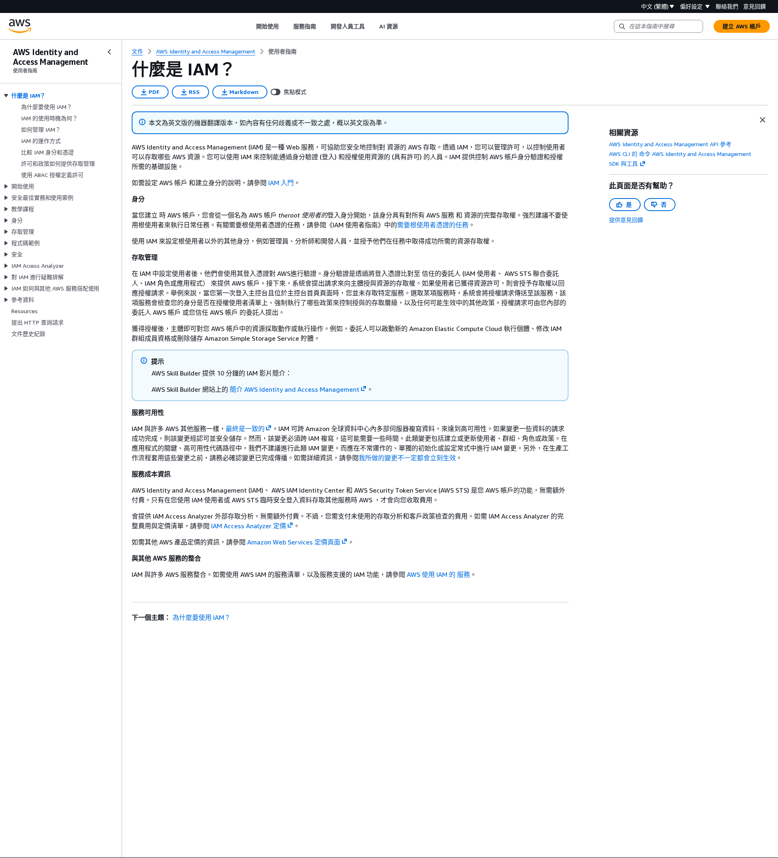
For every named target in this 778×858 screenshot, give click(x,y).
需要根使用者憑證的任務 (432, 225)
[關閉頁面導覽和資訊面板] (762, 119)
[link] (282, 51)
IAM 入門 (281, 183)
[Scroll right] (404, 26)
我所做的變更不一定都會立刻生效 (407, 458)
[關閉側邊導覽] (109, 51)
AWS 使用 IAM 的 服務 (438, 574)
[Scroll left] (250, 26)
